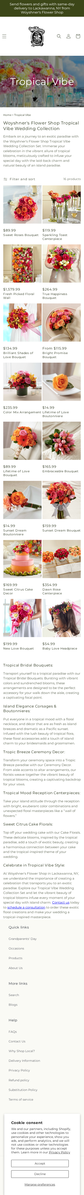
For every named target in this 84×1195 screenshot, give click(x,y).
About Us (16, 968)
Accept (40, 1163)
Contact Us (17, 1041)
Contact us (60, 902)
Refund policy (19, 1080)
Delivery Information (24, 1061)
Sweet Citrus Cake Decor (18, 591)
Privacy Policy (59, 1152)
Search (14, 995)
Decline (40, 1174)
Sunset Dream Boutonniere (14, 532)
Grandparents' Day (23, 939)
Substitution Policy (23, 1090)
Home (7, 115)
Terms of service (21, 1099)
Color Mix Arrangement (22, 412)
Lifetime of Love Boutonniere (55, 414)
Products (15, 958)
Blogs (13, 1005)
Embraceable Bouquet (60, 471)
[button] (59, 36)
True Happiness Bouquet (54, 296)
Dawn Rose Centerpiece (52, 591)
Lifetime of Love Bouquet (16, 473)
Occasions (16, 948)
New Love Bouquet (18, 648)
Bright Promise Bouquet (55, 355)
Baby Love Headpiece (59, 648)
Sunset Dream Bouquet (61, 530)
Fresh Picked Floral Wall (18, 296)
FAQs (13, 1032)
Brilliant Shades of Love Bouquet (18, 355)
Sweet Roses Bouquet (21, 235)
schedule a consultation (26, 907)
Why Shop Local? (22, 1051)
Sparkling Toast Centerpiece (55, 237)
